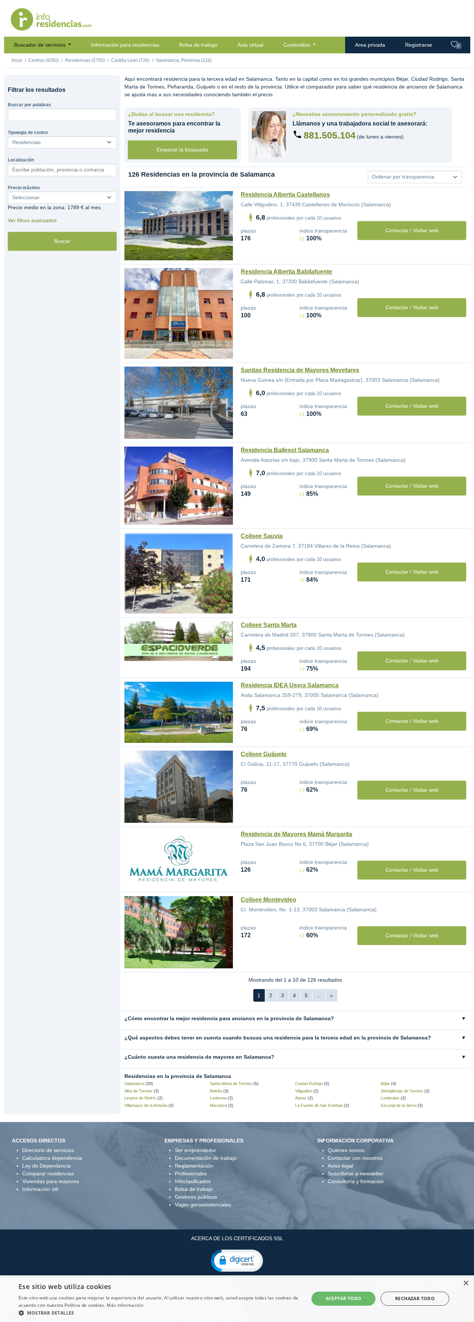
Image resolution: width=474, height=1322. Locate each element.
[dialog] (237, 1298)
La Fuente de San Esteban (319, 1105)
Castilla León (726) (130, 60)
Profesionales (191, 1173)
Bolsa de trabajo (198, 45)
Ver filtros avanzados (32, 220)
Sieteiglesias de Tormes (402, 1091)
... (319, 995)
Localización (21, 160)
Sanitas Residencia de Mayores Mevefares (300, 370)
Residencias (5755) (85, 60)
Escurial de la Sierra (399, 1105)
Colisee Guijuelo (264, 754)
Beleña (216, 1091)
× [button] (465, 1283)
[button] (237, 1260)
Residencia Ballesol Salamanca (285, 450)
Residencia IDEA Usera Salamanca (289, 685)
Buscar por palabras (29, 104)
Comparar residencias (48, 1173)
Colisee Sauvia (262, 536)
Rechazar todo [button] (415, 1298)
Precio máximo (24, 187)
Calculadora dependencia (52, 1158)
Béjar (385, 1083)
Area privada (370, 45)
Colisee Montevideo (268, 900)
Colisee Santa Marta (269, 625)
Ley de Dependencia (46, 1166)
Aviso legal (340, 1166)
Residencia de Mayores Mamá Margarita (296, 834)
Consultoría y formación (356, 1181)
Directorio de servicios (48, 1150)
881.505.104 (330, 135)
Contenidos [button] (297, 45)
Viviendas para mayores (50, 1181)
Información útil (40, 1189)
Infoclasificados (193, 1181)
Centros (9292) (44, 60)
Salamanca (134, 1083)
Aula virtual (250, 45)
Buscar (62, 241)
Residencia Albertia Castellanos (285, 194)
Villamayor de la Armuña (145, 1105)
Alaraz (301, 1098)
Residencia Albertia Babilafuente (286, 271)
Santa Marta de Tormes (231, 1083)
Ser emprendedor (195, 1150)
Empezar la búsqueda (182, 150)
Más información (125, 1305)
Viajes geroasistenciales (203, 1205)
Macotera (218, 1105)
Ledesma (218, 1098)
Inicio (16, 60)
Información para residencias (125, 45)
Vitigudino (303, 1091)
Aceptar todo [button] (344, 1298)
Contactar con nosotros (355, 1158)
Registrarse (418, 45)
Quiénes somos (346, 1150)
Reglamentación (194, 1166)
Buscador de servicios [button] (40, 45)
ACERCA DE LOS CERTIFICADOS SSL (237, 1238)
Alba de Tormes (138, 1091)
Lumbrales (390, 1098)
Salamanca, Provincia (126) (184, 60)
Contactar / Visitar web (411, 230)
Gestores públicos (196, 1197)
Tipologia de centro (28, 132)
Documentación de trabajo (206, 1158)
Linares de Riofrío (140, 1098)
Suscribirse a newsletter (356, 1173)
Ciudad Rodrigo (309, 1083)
